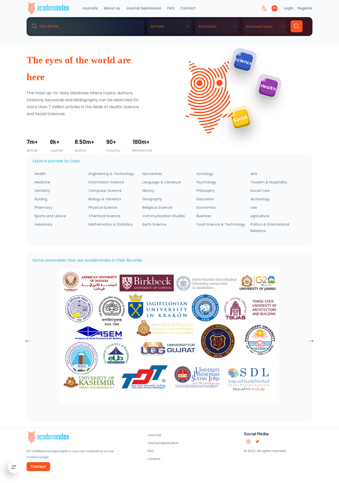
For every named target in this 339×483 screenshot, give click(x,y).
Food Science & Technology (221, 224)
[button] (169, 26)
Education (205, 199)
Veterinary (43, 224)
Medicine (42, 182)
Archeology (260, 199)
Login (288, 8)
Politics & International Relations (269, 227)
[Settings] (13, 467)
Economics (206, 207)
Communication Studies (163, 215)
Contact (188, 8)
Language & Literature (161, 182)
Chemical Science (104, 215)
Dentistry (42, 190)
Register (305, 8)
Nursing (40, 199)
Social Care (260, 190)
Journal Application (163, 443)
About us (112, 8)
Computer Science (105, 190)
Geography (152, 199)
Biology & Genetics (105, 199)
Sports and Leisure (50, 215)
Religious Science (157, 207)
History (148, 190)
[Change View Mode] (264, 8)
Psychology (206, 182)
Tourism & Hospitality (268, 182)
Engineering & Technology (111, 173)
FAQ (170, 8)
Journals (90, 8)
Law (253, 207)
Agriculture (259, 215)
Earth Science (154, 224)
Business (204, 215)
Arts (253, 173)
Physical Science (103, 207)
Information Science (106, 182)
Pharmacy (43, 207)
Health (40, 173)
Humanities (152, 173)
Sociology (205, 173)
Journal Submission (143, 8)
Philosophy (206, 190)
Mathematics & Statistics (111, 224)
